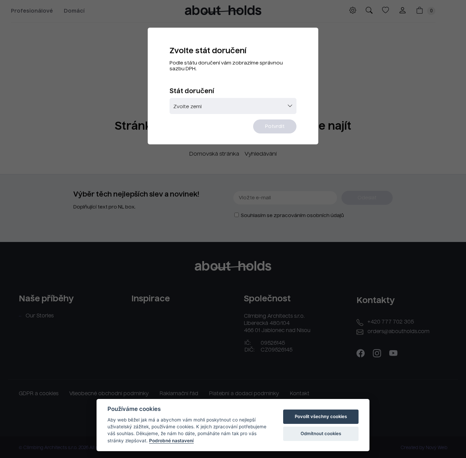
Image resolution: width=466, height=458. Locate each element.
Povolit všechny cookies (321, 416)
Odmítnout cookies (321, 433)
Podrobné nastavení (171, 440)
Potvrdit (275, 126)
